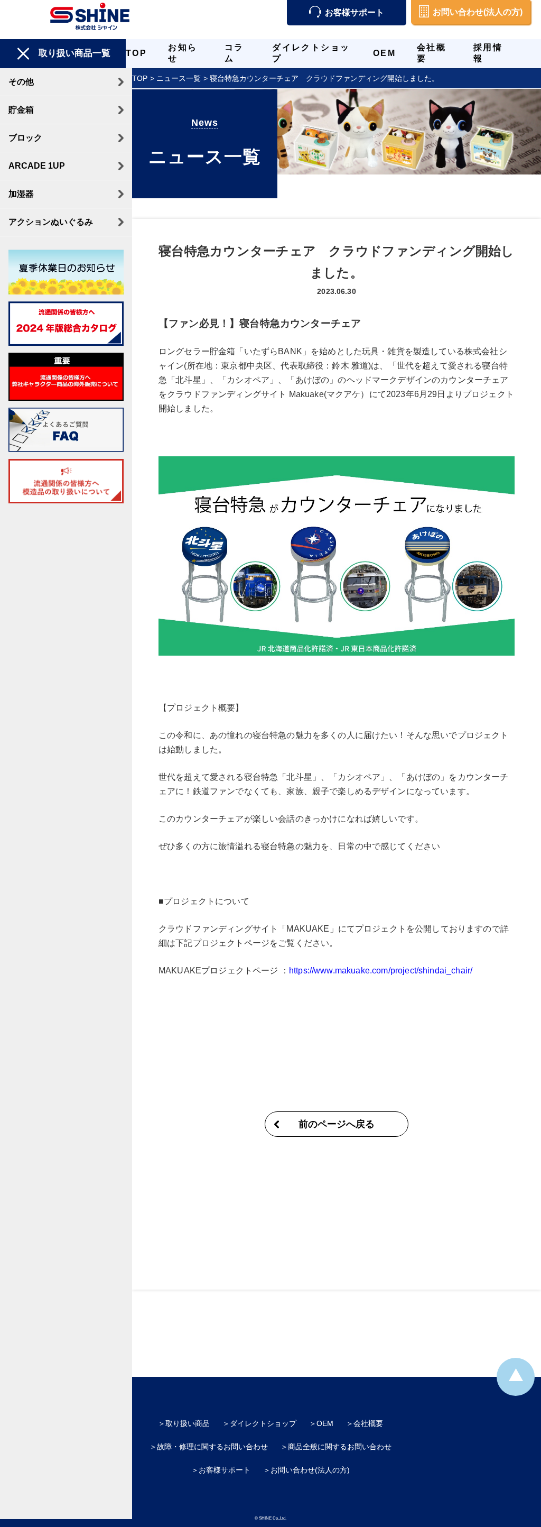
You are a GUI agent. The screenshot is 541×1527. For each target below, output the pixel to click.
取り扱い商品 (187, 1423)
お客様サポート (354, 12)
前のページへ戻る (337, 1124)
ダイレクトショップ (263, 1423)
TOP (136, 53)
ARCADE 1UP (36, 165)
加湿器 (21, 193)
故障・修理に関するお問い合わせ (212, 1446)
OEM (384, 53)
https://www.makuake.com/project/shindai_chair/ (380, 970)
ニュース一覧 (178, 78)
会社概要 (368, 1423)
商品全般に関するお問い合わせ (339, 1446)
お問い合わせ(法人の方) (478, 11)
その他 (21, 81)
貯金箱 (21, 109)
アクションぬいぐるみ (50, 221)
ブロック (25, 137)
